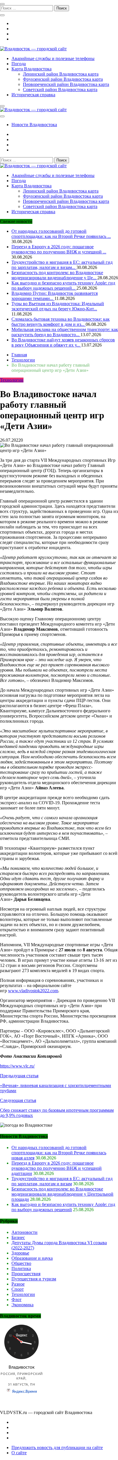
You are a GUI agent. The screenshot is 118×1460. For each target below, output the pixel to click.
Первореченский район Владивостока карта (66, 84)
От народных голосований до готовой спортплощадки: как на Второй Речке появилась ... (61, 234)
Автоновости (24, 1232)
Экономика (22, 1304)
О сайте (19, 1452)
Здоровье (20, 1253)
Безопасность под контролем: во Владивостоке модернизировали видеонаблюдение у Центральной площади (62, 1194)
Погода (18, 63)
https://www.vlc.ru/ (17, 1065)
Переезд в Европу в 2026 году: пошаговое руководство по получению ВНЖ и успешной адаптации (56, 1168)
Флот (16, 1299)
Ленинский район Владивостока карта (61, 74)
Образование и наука (32, 1258)
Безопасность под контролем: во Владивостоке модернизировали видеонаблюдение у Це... (57, 275)
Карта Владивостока (31, 68)
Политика (21, 1268)
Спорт (17, 1289)
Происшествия (25, 1273)
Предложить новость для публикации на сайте (57, 1447)
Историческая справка (33, 94)
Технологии (11, 380)
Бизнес (18, 1237)
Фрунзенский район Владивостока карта (63, 79)
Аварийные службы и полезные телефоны (53, 58)
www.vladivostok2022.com (33, 990)
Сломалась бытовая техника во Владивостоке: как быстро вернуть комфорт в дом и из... (60, 322)
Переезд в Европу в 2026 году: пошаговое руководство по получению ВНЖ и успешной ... (58, 249)
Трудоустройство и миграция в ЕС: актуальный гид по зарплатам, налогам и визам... (62, 265)
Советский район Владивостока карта (60, 89)
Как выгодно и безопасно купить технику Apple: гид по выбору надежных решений (63, 1207)
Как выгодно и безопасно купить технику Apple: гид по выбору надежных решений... (63, 285)
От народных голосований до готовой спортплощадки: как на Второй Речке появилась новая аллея (58, 1152)
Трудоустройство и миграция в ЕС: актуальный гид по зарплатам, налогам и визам (62, 1181)
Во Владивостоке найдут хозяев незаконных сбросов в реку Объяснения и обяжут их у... (63, 342)
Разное (18, 1284)
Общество (21, 1263)
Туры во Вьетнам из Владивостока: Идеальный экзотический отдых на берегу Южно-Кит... (57, 306)
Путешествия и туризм (33, 1278)
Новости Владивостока (34, 124)
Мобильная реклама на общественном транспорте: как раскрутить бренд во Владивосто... (64, 332)
